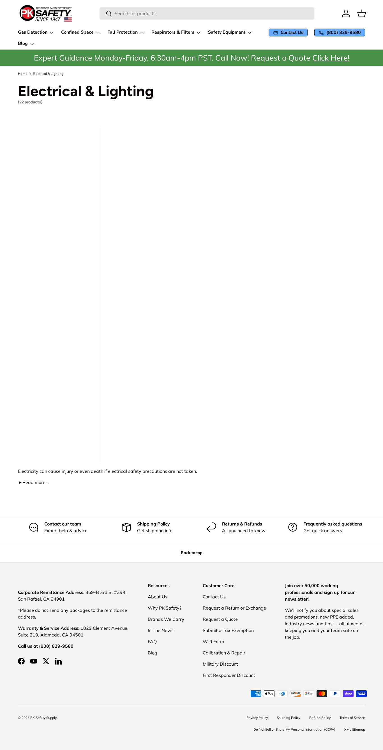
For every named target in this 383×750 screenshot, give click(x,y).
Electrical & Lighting (48, 73)
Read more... (33, 482)
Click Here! (330, 57)
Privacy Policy (257, 718)
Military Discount (220, 664)
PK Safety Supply (43, 718)
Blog (152, 653)
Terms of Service (352, 718)
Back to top (191, 552)
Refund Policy (320, 718)
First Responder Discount (229, 675)
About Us (157, 596)
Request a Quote (220, 619)
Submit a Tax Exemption (228, 630)
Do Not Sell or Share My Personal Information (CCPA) (294, 729)
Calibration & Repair (224, 653)
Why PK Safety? (164, 608)
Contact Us (214, 596)
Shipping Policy (288, 718)
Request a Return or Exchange (234, 608)
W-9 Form (213, 641)
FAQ (152, 641)
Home (22, 73)
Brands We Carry (166, 619)
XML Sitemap (354, 729)
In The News (161, 630)
